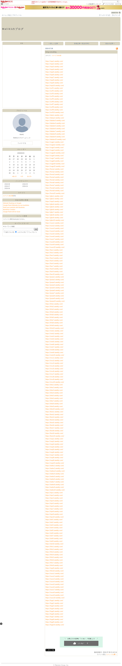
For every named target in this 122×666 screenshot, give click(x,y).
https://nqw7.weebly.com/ (54, 77)
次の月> (29, 176)
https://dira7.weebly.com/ (54, 401)
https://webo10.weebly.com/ (55, 490)
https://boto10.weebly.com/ (55, 436)
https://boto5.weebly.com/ (54, 422)
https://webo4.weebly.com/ (55, 474)
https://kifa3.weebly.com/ (54, 309)
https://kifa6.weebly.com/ (54, 317)
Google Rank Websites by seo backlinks (16, 205)
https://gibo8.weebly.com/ (54, 215)
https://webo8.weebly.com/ (55, 484)
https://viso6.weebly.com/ (54, 371)
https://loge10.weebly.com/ (55, 625)
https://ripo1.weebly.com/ (54, 493)
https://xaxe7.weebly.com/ (55, 239)
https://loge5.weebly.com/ (54, 611)
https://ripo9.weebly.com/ (54, 514)
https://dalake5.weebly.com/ (55, 126)
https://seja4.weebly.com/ (54, 447)
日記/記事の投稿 (21, 200)
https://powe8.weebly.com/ (55, 296)
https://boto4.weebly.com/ (54, 420)
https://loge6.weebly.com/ (54, 614)
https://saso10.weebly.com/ (55, 598)
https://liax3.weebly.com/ (54, 255)
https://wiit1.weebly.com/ (54, 519)
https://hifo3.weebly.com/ (54, 552)
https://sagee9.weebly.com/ (55, 164)
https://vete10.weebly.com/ (55, 355)
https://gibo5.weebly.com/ (54, 207)
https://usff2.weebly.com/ (54, 91)
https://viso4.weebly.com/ (54, 366)
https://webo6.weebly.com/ (55, 479)
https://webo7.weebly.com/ (55, 482)
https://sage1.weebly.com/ (55, 142)
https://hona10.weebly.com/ (55, 193)
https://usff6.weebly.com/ (54, 102)
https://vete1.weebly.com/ (54, 331)
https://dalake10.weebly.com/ (56, 139)
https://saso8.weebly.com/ (55, 592)
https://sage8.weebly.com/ (55, 161)
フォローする (22, 143)
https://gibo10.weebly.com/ (55, 220)
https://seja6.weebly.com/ (54, 452)
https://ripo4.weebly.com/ (54, 501)
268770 (115, 13)
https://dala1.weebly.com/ (54, 115)
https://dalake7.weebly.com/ (55, 131)
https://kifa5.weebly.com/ (54, 315)
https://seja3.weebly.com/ (54, 444)
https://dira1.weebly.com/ (54, 385)
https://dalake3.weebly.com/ (55, 120)
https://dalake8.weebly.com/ (55, 134)
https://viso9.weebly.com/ (54, 379)
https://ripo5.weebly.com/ (54, 503)
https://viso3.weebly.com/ (54, 363)
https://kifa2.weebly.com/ (54, 306)
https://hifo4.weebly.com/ (54, 555)
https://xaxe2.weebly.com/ (55, 226)
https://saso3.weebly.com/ (55, 579)
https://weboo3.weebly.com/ (55, 471)
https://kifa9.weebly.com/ (54, 325)
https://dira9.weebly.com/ (54, 406)
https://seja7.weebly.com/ (54, 455)
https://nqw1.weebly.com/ (54, 61)
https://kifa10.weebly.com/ (55, 328)
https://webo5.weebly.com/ (55, 476)
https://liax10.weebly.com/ (55, 274)
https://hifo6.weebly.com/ (54, 560)
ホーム (4, 15)
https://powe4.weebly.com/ (55, 285)
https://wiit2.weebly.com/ (54, 522)
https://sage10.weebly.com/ (55, 166)
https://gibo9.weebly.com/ (54, 218)
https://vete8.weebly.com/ (54, 350)
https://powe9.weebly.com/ (55, 298)
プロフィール (17, 15)
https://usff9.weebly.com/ (54, 110)
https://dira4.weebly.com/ (54, 393)
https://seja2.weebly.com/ (54, 441)
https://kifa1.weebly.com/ (54, 304)
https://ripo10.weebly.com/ (55, 517)
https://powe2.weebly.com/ (55, 280)
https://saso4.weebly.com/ (55, 581)
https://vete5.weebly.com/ (54, 342)
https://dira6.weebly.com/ (54, 398)
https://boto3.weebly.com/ (54, 417)
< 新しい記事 (53, 43)
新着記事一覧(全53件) (81, 43)
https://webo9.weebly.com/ (55, 487)
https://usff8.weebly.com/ (54, 107)
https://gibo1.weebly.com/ (54, 196)
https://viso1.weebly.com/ (54, 358)
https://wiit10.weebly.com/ (54, 544)
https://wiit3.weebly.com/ (54, 525)
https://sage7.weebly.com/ (55, 158)
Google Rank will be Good (11, 212)
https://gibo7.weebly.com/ (54, 212)
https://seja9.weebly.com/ (54, 460)
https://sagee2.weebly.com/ (55, 145)
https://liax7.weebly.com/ (54, 266)
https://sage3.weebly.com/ (55, 147)
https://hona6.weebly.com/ (55, 182)
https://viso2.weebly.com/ (54, 360)
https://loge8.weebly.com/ (54, 619)
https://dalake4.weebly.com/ (55, 123)
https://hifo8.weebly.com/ (54, 565)
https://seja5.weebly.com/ (54, 449)
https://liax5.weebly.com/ (54, 261)
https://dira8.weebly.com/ (54, 404)
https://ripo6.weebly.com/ (54, 506)
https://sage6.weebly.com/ (55, 156)
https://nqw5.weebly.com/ (54, 72)
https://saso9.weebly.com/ (55, 595)
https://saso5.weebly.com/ (55, 584)
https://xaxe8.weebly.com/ (55, 242)
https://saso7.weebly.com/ (55, 590)
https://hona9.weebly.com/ (55, 190)
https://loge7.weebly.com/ (54, 617)
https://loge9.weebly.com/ (54, 622)
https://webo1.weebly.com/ (55, 466)
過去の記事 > (109, 43)
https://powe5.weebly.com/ (55, 288)
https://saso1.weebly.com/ (55, 573)
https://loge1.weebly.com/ (54, 600)
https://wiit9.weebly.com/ (54, 541)
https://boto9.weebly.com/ (54, 433)
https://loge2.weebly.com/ (54, 603)
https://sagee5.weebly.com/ (55, 153)
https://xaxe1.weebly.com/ (55, 223)
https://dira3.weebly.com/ (54, 390)
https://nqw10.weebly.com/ (55, 85)
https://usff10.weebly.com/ (55, 112)
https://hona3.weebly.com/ (55, 174)
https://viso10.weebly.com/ (55, 382)
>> (93, 4)
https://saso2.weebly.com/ (55, 576)
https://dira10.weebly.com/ (55, 409)
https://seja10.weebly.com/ (55, 463)
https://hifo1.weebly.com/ (54, 546)
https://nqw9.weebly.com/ (54, 83)
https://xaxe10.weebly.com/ (55, 247)
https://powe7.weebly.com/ (55, 293)
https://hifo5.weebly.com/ (54, 557)
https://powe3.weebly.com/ (55, 282)
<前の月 (14, 176)
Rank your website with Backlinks (14, 207)
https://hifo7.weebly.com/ (54, 563)
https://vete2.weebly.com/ (54, 333)
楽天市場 (118, 4)
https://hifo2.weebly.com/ (54, 549)
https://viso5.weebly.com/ (54, 369)
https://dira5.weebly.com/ (54, 395)
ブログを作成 (109, 4)
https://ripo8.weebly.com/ (54, 511)
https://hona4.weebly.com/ (55, 177)
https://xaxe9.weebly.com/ (55, 244)
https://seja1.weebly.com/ (54, 439)
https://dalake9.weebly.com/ (55, 137)
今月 (21, 176)
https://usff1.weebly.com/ (54, 88)
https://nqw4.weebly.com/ (54, 69)
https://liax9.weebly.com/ (54, 271)
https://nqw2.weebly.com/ (54, 64)
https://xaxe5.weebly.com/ (55, 234)
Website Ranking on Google (12, 203)
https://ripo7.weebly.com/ (54, 509)
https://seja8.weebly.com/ (54, 457)
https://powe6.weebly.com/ (55, 290)
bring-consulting (51, 52)
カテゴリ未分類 (8, 196)
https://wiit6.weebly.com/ (54, 533)
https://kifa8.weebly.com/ (54, 323)
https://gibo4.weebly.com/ (54, 204)
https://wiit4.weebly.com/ (54, 528)
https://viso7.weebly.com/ (54, 374)
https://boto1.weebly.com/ (54, 412)
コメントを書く (111, 654)
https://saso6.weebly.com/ (55, 587)
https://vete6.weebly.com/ (54, 344)
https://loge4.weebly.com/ (54, 608)
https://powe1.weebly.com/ (55, 277)
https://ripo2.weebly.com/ (54, 495)
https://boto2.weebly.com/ (54, 414)
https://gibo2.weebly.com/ (54, 199)
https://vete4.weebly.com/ (54, 339)
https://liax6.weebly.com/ (54, 263)
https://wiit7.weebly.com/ (54, 536)
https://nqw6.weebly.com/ (54, 75)
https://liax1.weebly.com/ (54, 250)
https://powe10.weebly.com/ (55, 301)
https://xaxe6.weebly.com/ (55, 236)
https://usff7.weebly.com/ (54, 104)
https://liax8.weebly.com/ (54, 269)
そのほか (6, 4)
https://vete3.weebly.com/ (54, 336)
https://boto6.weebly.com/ (54, 425)
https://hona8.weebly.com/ (55, 188)
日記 (9, 15)
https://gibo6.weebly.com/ (54, 209)
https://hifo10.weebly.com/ (55, 571)
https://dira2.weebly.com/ (54, 387)
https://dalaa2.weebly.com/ (55, 118)
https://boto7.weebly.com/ (54, 428)
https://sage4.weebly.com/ (55, 150)
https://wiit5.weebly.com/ (54, 530)
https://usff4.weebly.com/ (54, 96)
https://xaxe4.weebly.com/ (55, 231)
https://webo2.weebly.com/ (55, 468)
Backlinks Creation (9, 209)
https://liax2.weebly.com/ (54, 252)
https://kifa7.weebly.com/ (54, 320)
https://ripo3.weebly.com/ (54, 498)
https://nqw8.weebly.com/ (54, 80)
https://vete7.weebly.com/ (54, 347)
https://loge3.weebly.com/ (54, 606)
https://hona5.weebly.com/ (55, 180)
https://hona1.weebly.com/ (55, 169)
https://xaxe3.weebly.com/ (55, 228)
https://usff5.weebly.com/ (54, 99)
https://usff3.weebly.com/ (54, 93)
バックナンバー (22, 181)
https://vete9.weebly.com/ (54, 352)
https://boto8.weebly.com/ (54, 431)
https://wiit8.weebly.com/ (54, 538)
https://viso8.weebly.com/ (54, 377)
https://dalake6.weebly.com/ (55, 128)
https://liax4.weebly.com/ (54, 258)
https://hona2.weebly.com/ (55, 172)
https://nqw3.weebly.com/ (54, 66)
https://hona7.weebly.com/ (55, 185)
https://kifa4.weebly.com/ (54, 312)
